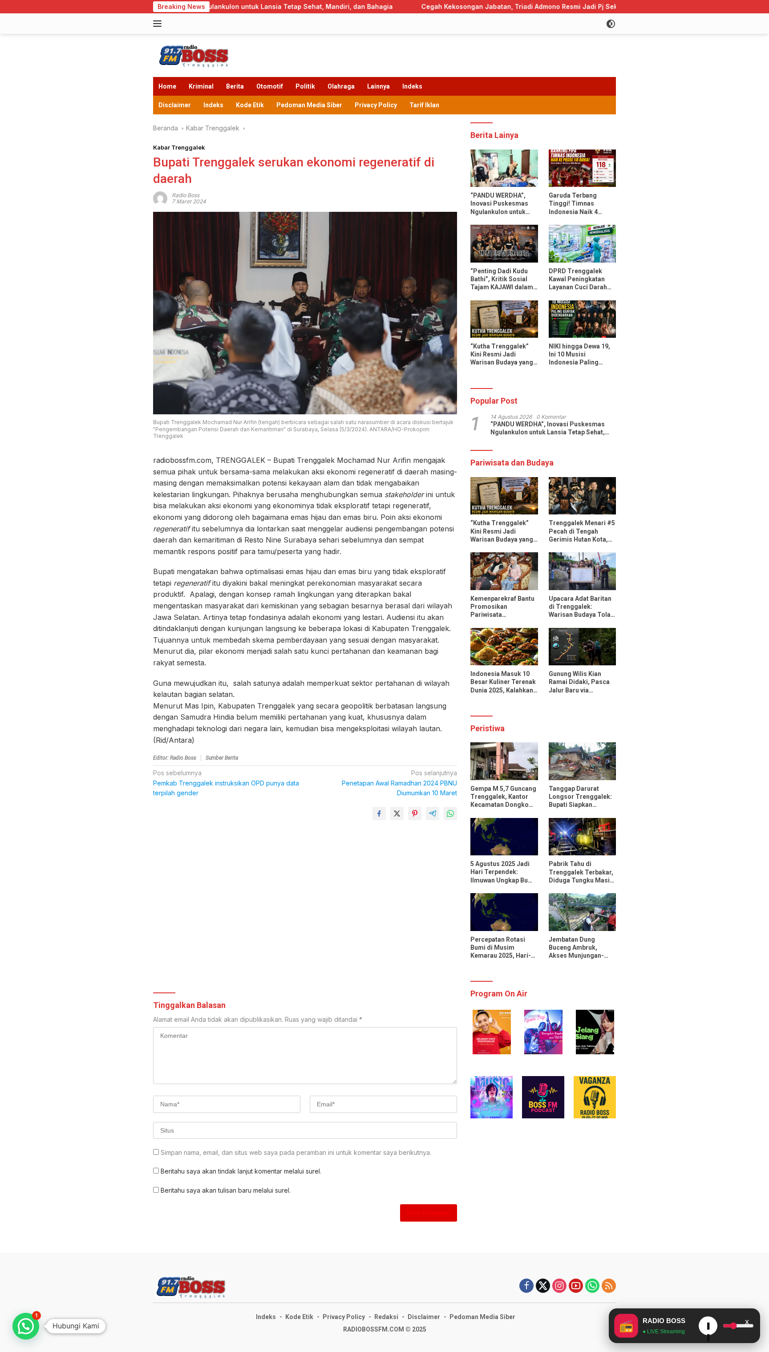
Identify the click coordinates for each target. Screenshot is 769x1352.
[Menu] (159, 23)
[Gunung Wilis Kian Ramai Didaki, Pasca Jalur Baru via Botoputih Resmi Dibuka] (582, 647)
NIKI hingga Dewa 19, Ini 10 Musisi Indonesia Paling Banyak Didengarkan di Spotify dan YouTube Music (579, 355)
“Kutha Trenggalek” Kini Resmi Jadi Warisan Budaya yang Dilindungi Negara (501, 355)
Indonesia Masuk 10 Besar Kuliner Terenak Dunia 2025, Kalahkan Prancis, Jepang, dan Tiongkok (503, 683)
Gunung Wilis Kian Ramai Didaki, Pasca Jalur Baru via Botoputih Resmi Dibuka (579, 683)
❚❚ (708, 1328)
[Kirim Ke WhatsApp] (450, 813)
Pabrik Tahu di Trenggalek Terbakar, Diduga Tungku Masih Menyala (581, 873)
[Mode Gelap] (611, 23)
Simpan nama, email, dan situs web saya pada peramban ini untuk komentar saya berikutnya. (296, 1152)
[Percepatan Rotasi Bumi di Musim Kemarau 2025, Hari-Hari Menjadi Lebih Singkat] (504, 912)
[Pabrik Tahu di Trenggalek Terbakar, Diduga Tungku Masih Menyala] (582, 837)
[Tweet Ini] (397, 813)
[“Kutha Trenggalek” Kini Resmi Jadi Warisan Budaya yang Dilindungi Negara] (504, 319)
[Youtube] (576, 1286)
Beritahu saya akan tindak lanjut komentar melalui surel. (241, 1171)
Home (167, 86)
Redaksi (386, 1316)
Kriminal (201, 86)
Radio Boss (185, 195)
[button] (491, 1032)
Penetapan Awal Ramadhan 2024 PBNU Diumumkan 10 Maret (399, 783)
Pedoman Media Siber (309, 105)
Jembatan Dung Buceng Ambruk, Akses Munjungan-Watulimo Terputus (577, 948)
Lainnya (378, 86)
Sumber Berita (222, 758)
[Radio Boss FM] (195, 54)
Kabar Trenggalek (179, 147)
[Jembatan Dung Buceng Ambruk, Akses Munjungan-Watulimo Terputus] (582, 912)
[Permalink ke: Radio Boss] (160, 198)
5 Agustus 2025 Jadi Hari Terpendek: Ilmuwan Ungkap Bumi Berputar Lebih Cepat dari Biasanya (502, 873)
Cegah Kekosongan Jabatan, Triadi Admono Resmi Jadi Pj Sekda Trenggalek (405, 6)
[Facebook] (526, 1286)
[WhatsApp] (592, 1286)
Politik (305, 86)
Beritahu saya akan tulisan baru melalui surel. (226, 1190)
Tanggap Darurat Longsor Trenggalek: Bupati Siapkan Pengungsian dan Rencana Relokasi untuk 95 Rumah (580, 797)
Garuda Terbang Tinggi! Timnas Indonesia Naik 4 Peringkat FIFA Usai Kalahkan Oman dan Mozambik (578, 204)
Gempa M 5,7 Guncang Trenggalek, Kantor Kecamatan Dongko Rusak (503, 797)
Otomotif (269, 86)
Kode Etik (250, 105)
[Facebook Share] (379, 813)
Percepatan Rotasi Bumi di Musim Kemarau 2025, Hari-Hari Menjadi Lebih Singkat (500, 948)
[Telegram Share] (432, 813)
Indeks (412, 86)
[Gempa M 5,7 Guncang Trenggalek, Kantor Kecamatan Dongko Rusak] (504, 761)
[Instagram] (559, 1286)
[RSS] (609, 1286)
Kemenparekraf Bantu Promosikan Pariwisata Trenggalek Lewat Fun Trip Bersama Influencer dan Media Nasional (503, 607)
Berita (235, 86)
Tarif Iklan (424, 105)
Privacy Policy (376, 105)
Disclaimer (174, 105)
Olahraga (341, 86)
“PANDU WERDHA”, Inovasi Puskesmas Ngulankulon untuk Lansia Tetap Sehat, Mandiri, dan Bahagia (501, 204)
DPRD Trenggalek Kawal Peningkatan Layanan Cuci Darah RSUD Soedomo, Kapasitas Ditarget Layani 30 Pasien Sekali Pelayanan (578, 279)
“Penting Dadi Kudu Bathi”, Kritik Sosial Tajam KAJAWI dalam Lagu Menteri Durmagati (501, 279)
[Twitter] (543, 1286)
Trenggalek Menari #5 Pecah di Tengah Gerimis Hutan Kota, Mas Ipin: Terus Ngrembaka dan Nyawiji (582, 532)
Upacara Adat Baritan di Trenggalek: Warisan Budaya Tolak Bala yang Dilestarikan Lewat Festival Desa (582, 607)
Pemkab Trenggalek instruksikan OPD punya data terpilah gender (226, 783)
